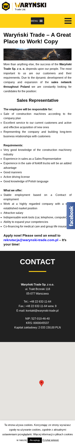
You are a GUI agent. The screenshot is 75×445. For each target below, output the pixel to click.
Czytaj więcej (51, 440)
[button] (34, 20)
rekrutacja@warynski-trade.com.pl (31, 240)
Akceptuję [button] (35, 440)
